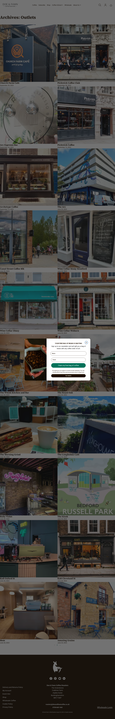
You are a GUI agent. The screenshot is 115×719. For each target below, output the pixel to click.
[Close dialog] (86, 342)
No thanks (68, 375)
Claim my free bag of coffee (68, 365)
